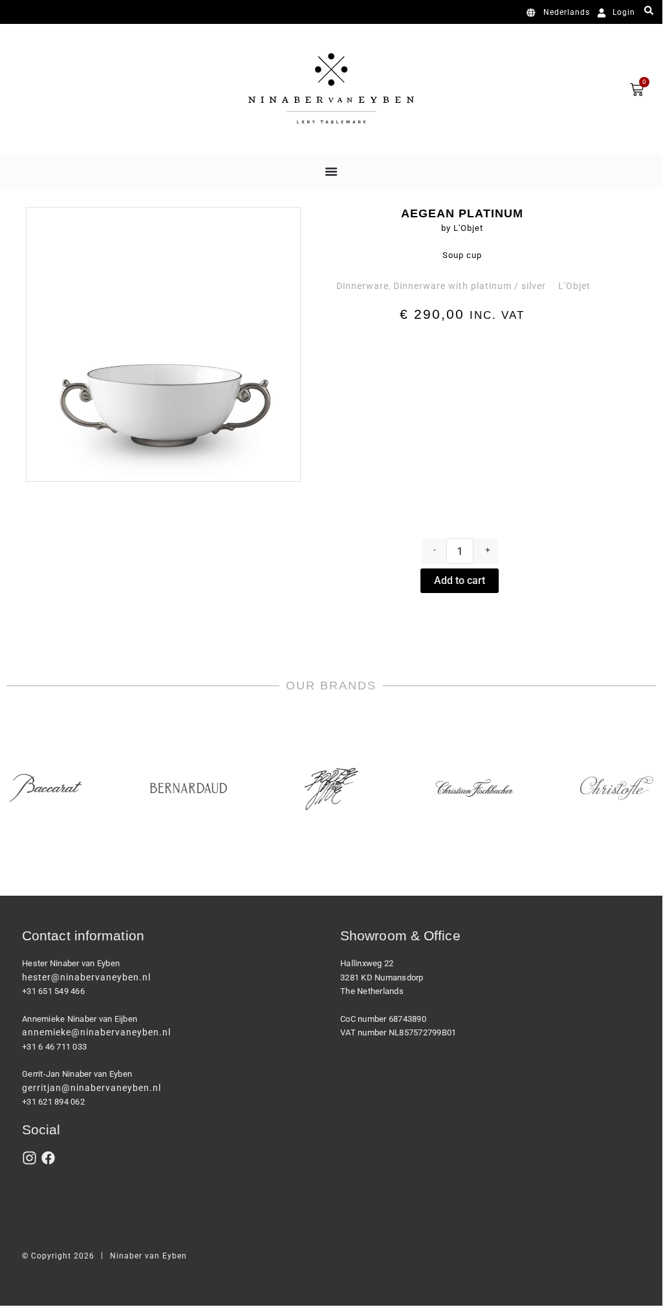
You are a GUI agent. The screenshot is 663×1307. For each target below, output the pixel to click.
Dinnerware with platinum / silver (469, 286)
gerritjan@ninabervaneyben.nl (91, 1088)
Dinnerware (362, 286)
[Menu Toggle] (331, 171)
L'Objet (574, 286)
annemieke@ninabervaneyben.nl (96, 1032)
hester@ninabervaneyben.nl (86, 977)
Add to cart (459, 580)
